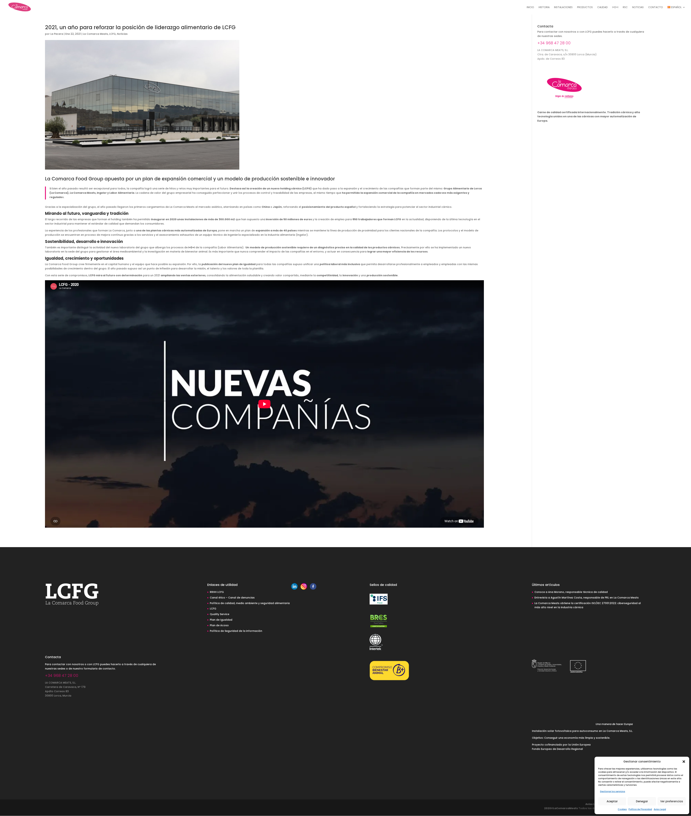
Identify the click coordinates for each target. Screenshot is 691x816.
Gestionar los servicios (612, 791)
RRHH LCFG (217, 592)
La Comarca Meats (95, 34)
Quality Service (219, 614)
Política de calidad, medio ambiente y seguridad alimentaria (250, 603)
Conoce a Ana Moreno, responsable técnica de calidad (571, 592)
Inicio (530, 7)
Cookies (622, 809)
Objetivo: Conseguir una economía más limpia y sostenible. (571, 738)
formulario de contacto (99, 668)
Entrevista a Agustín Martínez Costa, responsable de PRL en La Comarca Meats (586, 597)
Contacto (655, 7)
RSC (625, 7)
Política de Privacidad (640, 809)
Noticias (638, 7)
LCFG (112, 34)
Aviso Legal (660, 809)
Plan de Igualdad (221, 620)
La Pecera (56, 34)
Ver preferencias (671, 801)
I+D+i (615, 7)
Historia (544, 7)
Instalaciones (563, 7)
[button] (684, 761)
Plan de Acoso (219, 625)
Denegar (642, 801)
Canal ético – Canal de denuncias (232, 597)
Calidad (602, 7)
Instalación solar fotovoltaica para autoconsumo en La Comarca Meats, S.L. (582, 731)
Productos (585, 7)
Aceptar (612, 801)
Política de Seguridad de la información (236, 631)
